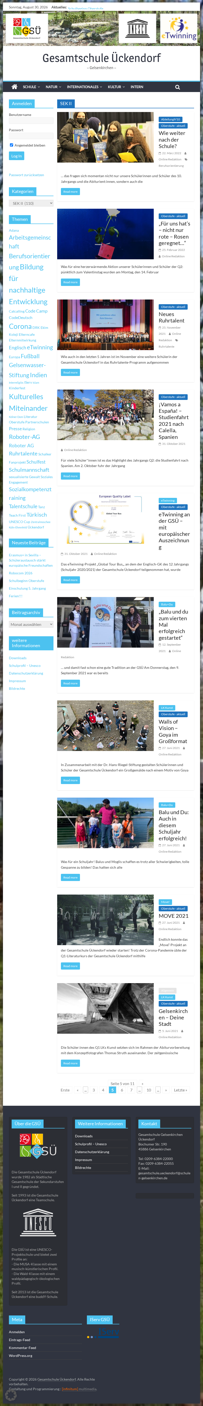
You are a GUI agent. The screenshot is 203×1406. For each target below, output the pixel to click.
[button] (11, 1395)
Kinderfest (17, 388)
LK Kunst (167, 708)
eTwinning (168, 500)
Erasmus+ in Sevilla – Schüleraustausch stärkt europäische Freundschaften (31, 560)
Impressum (17, 681)
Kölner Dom (16, 416)
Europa (14, 357)
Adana (14, 230)
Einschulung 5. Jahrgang (27, 588)
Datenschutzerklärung (26, 673)
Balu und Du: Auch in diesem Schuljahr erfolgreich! (174, 825)
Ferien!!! (16, 596)
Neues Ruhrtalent (171, 317)
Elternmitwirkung (22, 340)
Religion (29, 429)
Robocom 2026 (20, 573)
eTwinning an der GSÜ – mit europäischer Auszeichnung (174, 530)
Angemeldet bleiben (29, 145)
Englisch (17, 347)
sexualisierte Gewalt (24, 477)
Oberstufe (17, 422)
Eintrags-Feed (19, 1340)
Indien (38, 374)
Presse (15, 428)
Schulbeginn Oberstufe (85, 7)
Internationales (82, 87)
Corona (20, 326)
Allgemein (167, 990)
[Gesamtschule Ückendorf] (101, 28)
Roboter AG (21, 445)
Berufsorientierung (171, 166)
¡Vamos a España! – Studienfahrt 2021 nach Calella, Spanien (174, 420)
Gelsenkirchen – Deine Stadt (173, 1017)
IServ (28, 382)
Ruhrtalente (166, 346)
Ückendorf (36, 527)
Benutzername (20, 114)
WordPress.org (20, 1355)
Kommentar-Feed (22, 1348)
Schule (29, 87)
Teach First (17, 515)
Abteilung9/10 (170, 119)
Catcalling (17, 311)
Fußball (30, 356)
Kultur (114, 87)
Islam (36, 382)
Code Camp (36, 311)
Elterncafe (27, 334)
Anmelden (17, 1332)
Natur (51, 87)
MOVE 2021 (174, 915)
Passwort (16, 130)
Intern (137, 87)
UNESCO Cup (19, 522)
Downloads (17, 658)
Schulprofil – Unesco (25, 665)
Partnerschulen (37, 422)
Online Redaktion (170, 159)
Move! (165, 902)
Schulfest (36, 462)
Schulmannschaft (29, 470)
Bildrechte (17, 688)
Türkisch (36, 514)
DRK (36, 327)
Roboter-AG (24, 436)
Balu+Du (167, 604)
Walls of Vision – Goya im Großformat (173, 731)
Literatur (30, 416)
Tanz (41, 507)
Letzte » (180, 1089)
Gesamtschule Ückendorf (101, 58)
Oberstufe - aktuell (173, 126)
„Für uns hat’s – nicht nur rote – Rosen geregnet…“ (174, 233)
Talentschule (23, 506)
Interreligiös (16, 382)
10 (149, 1089)
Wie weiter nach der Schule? (172, 139)
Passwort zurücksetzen (26, 175)
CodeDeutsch (20, 317)
